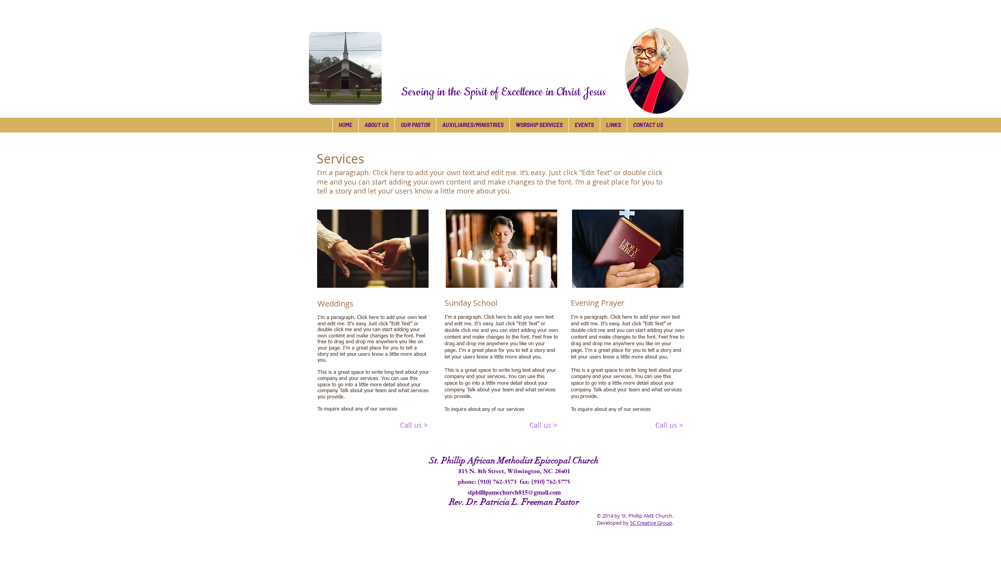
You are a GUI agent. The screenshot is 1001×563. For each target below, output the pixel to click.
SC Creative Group (651, 522)
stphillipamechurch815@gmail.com (514, 492)
